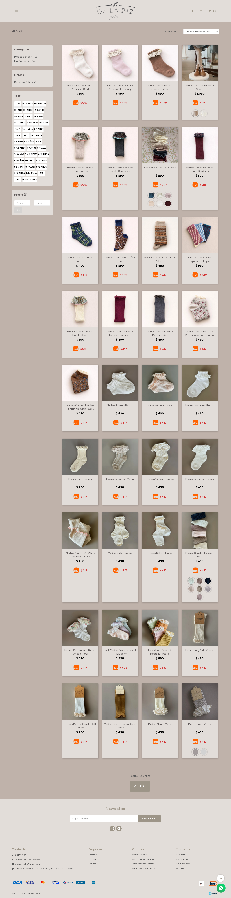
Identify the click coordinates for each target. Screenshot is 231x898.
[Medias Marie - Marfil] (160, 701)
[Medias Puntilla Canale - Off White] (80, 701)
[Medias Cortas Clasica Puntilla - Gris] (160, 309)
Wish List (180, 868)
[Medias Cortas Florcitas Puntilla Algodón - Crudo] (200, 309)
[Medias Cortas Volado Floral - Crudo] (80, 309)
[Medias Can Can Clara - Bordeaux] (168, 203)
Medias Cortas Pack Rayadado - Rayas (199, 259)
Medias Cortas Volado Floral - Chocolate (120, 169)
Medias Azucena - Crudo (160, 479)
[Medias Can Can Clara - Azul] (160, 145)
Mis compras (182, 859)
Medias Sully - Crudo (120, 552)
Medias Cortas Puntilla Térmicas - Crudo (80, 87)
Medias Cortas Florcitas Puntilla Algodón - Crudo (199, 333)
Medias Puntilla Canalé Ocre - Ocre (120, 726)
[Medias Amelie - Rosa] (160, 383)
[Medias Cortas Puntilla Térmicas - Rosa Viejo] (120, 63)
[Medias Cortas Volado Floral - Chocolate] (120, 145)
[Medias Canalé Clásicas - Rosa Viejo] (199, 597)
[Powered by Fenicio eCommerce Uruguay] (214, 893)
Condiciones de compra (143, 859)
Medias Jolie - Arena (199, 724)
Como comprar (139, 854)
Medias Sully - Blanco (160, 552)
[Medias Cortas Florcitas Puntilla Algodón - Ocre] (80, 383)
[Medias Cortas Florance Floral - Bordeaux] (200, 145)
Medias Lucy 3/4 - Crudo (199, 650)
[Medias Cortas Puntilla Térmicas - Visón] (160, 63)
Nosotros (92, 854)
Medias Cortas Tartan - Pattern (80, 259)
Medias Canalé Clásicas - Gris (199, 554)
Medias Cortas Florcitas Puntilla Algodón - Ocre (80, 407)
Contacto (92, 859)
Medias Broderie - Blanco (199, 405)
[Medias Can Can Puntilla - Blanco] (203, 113)
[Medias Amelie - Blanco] (120, 383)
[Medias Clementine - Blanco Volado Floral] (80, 628)
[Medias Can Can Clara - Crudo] (159, 195)
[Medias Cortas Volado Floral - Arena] (80, 145)
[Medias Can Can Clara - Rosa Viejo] (168, 195)
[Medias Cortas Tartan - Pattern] (80, 235)
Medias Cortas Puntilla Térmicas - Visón (160, 87)
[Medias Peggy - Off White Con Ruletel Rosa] (80, 530)
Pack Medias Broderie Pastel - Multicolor (120, 652)
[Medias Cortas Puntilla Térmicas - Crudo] (80, 63)
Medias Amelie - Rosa (160, 405)
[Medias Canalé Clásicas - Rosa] (199, 580)
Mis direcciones (183, 863)
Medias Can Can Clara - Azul (160, 167)
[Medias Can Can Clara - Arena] (151, 203)
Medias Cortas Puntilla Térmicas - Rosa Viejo (120, 87)
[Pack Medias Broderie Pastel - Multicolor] (120, 628)
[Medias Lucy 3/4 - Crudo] (200, 628)
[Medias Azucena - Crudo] (160, 457)
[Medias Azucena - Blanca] (200, 457)
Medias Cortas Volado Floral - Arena (80, 169)
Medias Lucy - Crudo (80, 479)
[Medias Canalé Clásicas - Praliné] (208, 589)
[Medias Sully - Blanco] (160, 530)
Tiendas (92, 863)
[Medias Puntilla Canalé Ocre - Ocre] (120, 701)
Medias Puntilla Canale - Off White (80, 726)
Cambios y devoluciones (143, 868)
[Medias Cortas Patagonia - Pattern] (160, 235)
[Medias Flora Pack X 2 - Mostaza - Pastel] (160, 628)
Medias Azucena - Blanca (199, 479)
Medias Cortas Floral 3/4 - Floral (120, 259)
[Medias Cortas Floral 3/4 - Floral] (120, 235)
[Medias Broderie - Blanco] (200, 383)
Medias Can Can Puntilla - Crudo (199, 87)
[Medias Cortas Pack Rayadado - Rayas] (200, 235)
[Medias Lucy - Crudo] (80, 457)
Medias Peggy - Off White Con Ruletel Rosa (80, 554)
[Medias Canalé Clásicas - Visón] (199, 589)
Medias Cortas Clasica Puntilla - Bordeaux (120, 333)
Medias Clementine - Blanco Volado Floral (80, 652)
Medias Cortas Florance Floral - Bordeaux (199, 169)
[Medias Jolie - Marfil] (203, 752)
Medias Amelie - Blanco (120, 405)
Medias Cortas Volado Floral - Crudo (80, 333)
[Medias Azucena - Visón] (120, 457)
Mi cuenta (180, 854)
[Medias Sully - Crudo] (120, 530)
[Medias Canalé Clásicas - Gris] (200, 530)
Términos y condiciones (143, 863)
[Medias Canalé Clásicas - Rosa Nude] (191, 589)
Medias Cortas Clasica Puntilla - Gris (160, 333)
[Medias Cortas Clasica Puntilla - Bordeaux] (120, 309)
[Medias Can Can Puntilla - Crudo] (200, 63)
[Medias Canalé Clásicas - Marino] (208, 580)
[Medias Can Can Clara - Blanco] (159, 203)
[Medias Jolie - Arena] (200, 701)
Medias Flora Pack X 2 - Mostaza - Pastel (160, 652)
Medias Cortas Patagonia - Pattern (159, 259)
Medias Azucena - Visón (120, 479)
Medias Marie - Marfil (159, 724)
